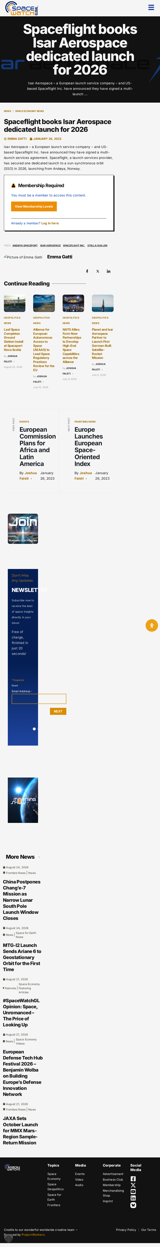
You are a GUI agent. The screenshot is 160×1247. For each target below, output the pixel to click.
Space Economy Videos (26, 1041)
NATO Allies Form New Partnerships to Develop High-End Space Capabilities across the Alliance (72, 346)
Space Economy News (29, 111)
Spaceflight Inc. (74, 245)
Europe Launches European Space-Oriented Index (89, 447)
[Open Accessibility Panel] (152, 625)
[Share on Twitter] (98, 271)
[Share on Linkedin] (109, 271)
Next (58, 711)
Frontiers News (85, 421)
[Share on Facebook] (87, 271)
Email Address (22, 691)
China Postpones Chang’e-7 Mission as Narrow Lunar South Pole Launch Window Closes (21, 900)
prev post (13, 424)
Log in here (50, 223)
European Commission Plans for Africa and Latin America (38, 447)
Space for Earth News (26, 935)
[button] (8, 1238)
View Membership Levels (34, 206)
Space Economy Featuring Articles (29, 988)
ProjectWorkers (33, 1234)
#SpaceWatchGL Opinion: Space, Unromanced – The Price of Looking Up (21, 1013)
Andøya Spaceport (25, 245)
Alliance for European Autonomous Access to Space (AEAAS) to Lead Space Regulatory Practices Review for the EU (43, 350)
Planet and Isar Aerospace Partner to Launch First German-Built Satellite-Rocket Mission (102, 344)
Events (24, 421)
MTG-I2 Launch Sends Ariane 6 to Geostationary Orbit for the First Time (22, 957)
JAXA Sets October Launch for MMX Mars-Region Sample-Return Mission (20, 1131)
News (7, 111)
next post (68, 424)
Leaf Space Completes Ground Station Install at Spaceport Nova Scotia (13, 340)
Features (10, 988)
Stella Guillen (97, 245)
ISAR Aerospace (50, 245)
